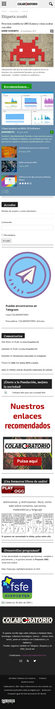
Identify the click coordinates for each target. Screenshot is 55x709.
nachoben (6, 349)
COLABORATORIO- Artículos (31, 321)
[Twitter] (34, 661)
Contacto (42, 678)
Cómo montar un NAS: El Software (21, 128)
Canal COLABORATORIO (17, 315)
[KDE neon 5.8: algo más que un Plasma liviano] (9, 181)
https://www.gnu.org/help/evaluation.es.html (21, 569)
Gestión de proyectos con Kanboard (34, 147)
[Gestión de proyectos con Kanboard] (9, 152)
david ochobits (10, 31)
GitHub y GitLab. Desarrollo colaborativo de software (30, 370)
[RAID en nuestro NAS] (9, 166)
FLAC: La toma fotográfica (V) (27, 342)
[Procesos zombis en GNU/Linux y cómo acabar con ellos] (27, 50)
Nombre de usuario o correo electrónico (19, 211)
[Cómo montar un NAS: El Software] (27, 108)
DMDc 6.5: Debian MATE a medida (24, 363)
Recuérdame (9, 235)
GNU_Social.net (27, 649)
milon (4, 370)
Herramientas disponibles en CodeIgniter (29, 356)
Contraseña (7, 222)
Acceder (6, 241)
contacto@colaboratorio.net (34, 655)
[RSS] (27, 661)
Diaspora (43, 646)
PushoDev (6, 356)
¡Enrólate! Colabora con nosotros (22, 678)
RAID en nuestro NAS (28, 162)
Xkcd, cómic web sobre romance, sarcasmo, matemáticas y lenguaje (30, 505)
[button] (50, 4)
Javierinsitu (8, 132)
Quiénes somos (27, 682)
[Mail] (20, 661)
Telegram (34, 646)
